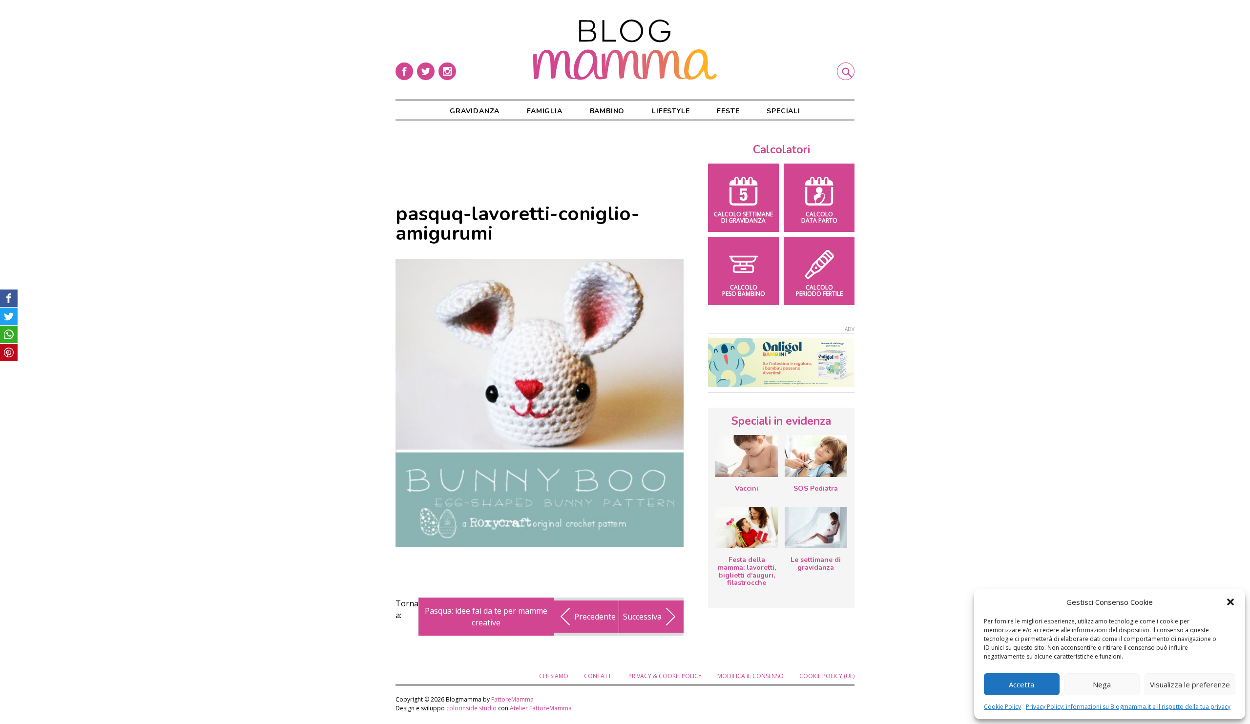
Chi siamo (553, 676)
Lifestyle (670, 111)
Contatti (598, 676)
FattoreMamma (512, 699)
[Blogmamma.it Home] (625, 50)
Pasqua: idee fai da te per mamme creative (486, 616)
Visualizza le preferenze (1190, 684)
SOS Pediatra (815, 488)
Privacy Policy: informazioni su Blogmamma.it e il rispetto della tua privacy (1128, 707)
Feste (728, 111)
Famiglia (544, 111)
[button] (1230, 602)
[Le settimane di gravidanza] (816, 528)
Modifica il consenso (750, 676)
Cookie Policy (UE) (826, 676)
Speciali (783, 111)
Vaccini (746, 488)
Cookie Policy (1002, 707)
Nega (1102, 684)
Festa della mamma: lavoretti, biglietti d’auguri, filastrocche (747, 571)
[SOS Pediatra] (816, 456)
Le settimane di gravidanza (816, 563)
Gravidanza (475, 111)
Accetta (1021, 684)
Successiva (642, 616)
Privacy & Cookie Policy (665, 676)
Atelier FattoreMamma (541, 708)
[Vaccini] (746, 456)
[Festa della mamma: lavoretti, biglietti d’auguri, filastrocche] (746, 527)
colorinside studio (471, 708)
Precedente (595, 616)
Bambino (607, 111)
